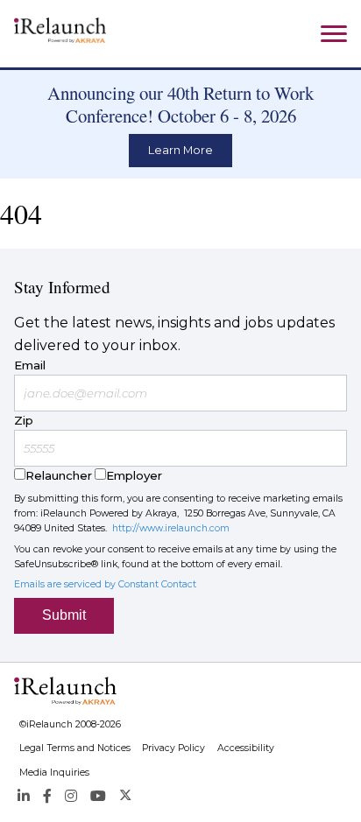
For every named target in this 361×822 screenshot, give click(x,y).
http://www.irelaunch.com (171, 528)
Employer (134, 475)
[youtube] (98, 796)
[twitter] (126, 796)
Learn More (180, 150)
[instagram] (71, 796)
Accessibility (245, 748)
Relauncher (58, 475)
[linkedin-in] (23, 796)
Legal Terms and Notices (75, 748)
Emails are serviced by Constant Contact (105, 584)
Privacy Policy (173, 748)
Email (30, 365)
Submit (64, 615)
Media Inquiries (54, 772)
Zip (23, 420)
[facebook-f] (47, 796)
